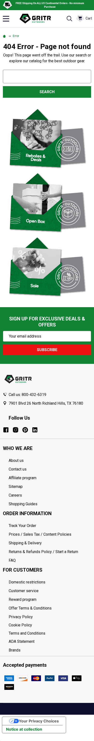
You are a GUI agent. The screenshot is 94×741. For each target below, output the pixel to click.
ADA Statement (21, 641)
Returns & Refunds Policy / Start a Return (43, 551)
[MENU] (6, 18)
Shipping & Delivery (25, 543)
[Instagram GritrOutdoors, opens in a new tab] (16, 430)
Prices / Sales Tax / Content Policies (40, 534)
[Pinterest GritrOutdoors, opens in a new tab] (25, 430)
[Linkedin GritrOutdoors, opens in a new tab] (35, 430)
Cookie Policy (50, 625)
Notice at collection (24, 729)
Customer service (24, 591)
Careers (15, 495)
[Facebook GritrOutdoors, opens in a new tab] (6, 430)
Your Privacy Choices (39, 721)
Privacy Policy (50, 617)
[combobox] (47, 76)
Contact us (18, 469)
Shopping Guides (23, 504)
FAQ (12, 560)
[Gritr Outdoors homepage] (37, 18)
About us (16, 460)
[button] (47, 138)
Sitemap (16, 486)
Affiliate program (22, 478)
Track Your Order (22, 525)
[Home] (5, 36)
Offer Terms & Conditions (30, 608)
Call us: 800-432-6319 (27, 394)
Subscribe (47, 349)
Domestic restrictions (27, 582)
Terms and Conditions (50, 633)
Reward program (22, 599)
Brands (14, 650)
